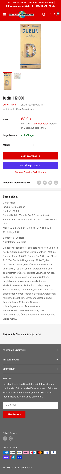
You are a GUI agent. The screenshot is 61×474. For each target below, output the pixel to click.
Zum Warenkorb (30, 155)
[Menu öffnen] (4, 14)
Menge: (7, 144)
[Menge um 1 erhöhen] (43, 145)
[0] (55, 14)
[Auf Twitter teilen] (50, 182)
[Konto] (49, 14)
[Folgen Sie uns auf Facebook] (5, 438)
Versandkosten (40, 123)
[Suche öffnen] (43, 14)
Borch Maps (10, 104)
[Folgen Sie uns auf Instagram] (11, 438)
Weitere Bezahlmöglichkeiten (30, 172)
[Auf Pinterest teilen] (45, 182)
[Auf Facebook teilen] (39, 182)
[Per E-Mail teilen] (56, 182)
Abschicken (14, 414)
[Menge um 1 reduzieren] (24, 145)
